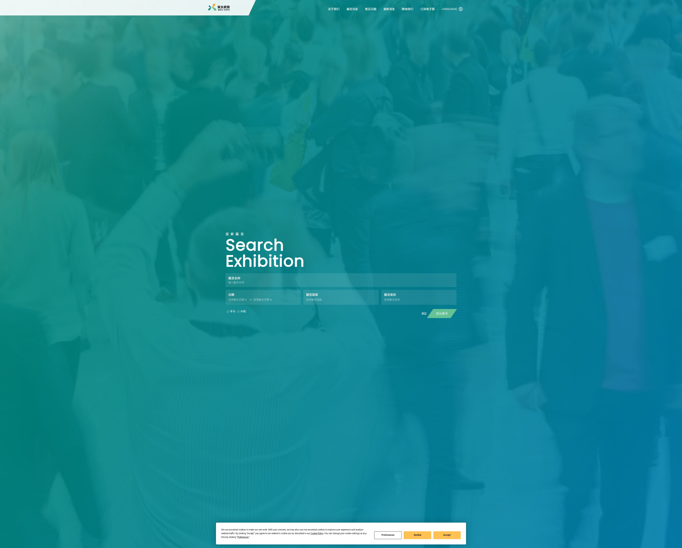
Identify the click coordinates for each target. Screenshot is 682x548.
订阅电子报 (427, 9)
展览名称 (234, 278)
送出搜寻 (442, 313)
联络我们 (407, 9)
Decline (417, 535)
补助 (243, 311)
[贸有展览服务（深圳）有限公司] (219, 7)
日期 (231, 295)
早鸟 (232, 311)
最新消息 (389, 9)
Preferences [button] (243, 537)
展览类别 (390, 295)
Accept (447, 535)
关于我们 (333, 9)
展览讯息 (352, 9)
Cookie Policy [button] (317, 533)
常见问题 (370, 9)
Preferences (387, 535)
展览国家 (312, 295)
